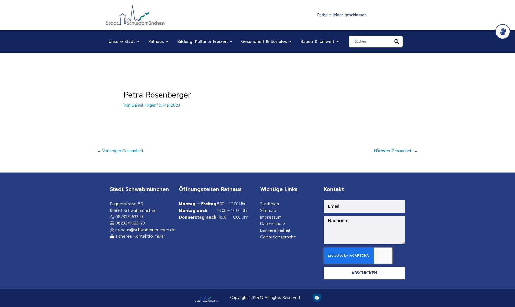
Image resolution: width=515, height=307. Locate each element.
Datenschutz (272, 224)
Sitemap (268, 211)
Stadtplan (269, 204)
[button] (127, 223)
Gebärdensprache (278, 237)
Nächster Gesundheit (396, 151)
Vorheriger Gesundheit (120, 151)
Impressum (271, 217)
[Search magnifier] (396, 41)
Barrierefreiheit (275, 230)
